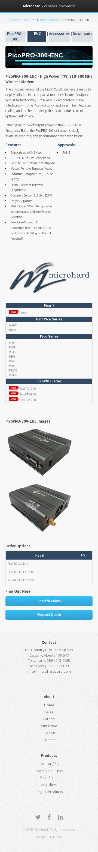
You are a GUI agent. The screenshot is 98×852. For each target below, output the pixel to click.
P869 (12, 361)
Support (49, 733)
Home (13, 19)
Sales (49, 712)
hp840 (13, 325)
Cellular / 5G (49, 763)
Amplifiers (49, 784)
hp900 (13, 330)
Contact (49, 739)
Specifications (49, 601)
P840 (12, 352)
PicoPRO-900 (27, 394)
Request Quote (49, 614)
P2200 (13, 370)
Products (29, 19)
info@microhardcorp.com (49, 671)
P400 (12, 343)
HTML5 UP (54, 837)
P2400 (13, 375)
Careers (49, 718)
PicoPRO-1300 (28, 400)
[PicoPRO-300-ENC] (39, 476)
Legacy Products (49, 791)
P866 (12, 356)
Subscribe (49, 725)
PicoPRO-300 (27, 388)
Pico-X (23, 313)
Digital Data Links (49, 770)
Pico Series (49, 19)
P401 (12, 347)
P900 (12, 366)
